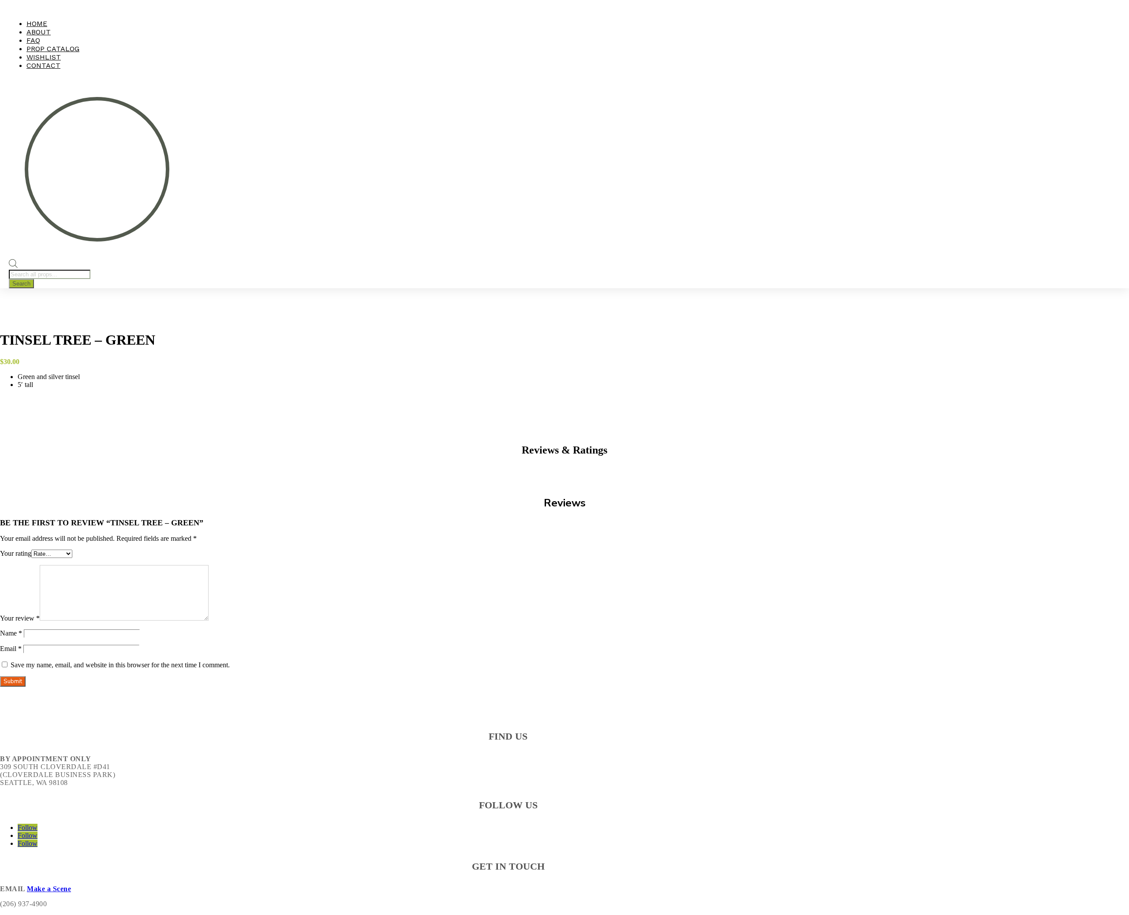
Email (11, 648)
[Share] (1100, 9)
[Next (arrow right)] (1113, 457)
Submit (13, 681)
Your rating (15, 553)
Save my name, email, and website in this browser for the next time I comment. (120, 665)
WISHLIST (43, 57)
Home (36, 23)
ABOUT (38, 32)
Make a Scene (49, 889)
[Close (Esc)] (1119, 9)
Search (21, 283)
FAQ (33, 40)
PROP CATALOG (52, 49)
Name (11, 633)
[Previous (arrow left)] (15, 457)
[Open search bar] (13, 265)
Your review (20, 618)
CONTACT (43, 65)
